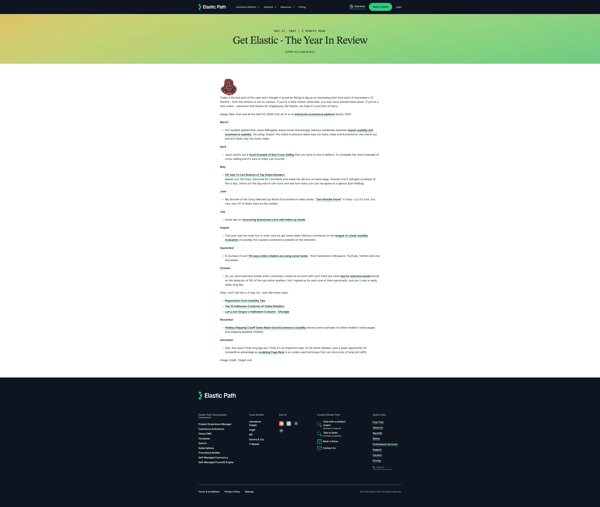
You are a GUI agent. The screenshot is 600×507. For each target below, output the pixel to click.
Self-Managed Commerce (213, 457)
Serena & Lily (256, 439)
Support (377, 449)
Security (377, 433)
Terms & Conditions (209, 491)
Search (202, 443)
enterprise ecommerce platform (315, 114)
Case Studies (256, 414)
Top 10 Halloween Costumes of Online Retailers (254, 306)
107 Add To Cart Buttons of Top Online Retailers (255, 175)
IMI (250, 434)
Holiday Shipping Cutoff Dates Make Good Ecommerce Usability (265, 327)
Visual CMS (205, 433)
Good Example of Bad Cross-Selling (271, 154)
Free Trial (378, 421)
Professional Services (385, 443)
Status (376, 438)
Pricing (302, 7)
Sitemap (249, 491)
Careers (377, 455)
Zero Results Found (328, 199)
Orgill (252, 429)
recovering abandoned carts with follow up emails (273, 219)
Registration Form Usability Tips (245, 300)
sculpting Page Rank (272, 352)
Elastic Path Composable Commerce (212, 416)
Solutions (268, 7)
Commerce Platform (246, 7)
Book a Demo (380, 6)
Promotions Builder (209, 452)
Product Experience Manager (215, 424)
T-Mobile (254, 444)
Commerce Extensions (211, 428)
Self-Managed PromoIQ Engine (216, 462)
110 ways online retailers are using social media (278, 255)
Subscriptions (206, 447)
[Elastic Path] (212, 7)
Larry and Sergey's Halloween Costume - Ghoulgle (257, 311)
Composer (204, 438)
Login (399, 7)
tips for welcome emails (355, 276)
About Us (378, 427)
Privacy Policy (232, 491)
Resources (285, 7)
